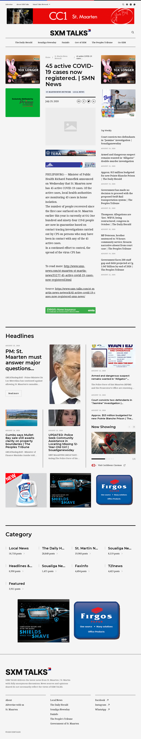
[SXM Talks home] (70, 32)
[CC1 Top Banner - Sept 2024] (70, 16)
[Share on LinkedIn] (94, 101)
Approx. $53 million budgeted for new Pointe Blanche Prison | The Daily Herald (118, 175)
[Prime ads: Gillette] (43, 620)
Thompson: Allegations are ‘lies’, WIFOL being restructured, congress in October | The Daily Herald (116, 219)
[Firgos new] (114, 490)
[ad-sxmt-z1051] (118, 103)
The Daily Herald (23, 42)
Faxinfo (65, 42)
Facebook (100, 700)
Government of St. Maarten (64, 723)
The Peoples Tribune (102, 42)
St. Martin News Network (61, 57)
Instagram (100, 704)
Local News (78, 92)
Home (47, 57)
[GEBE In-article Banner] (70, 164)
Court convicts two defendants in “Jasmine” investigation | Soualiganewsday (118, 140)
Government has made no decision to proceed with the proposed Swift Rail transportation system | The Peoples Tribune (117, 196)
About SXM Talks (23, 4)
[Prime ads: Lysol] (23, 69)
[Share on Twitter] (89, 101)
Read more (15, 393)
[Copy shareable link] (79, 101)
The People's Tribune (61, 718)
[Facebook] (127, 4)
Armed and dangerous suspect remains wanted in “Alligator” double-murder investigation (118, 158)
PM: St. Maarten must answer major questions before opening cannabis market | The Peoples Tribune (24, 360)
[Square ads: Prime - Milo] (23, 102)
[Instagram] (131, 4)
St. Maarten (12, 709)
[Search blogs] (123, 4)
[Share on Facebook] (84, 101)
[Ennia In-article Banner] (70, 310)
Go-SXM (122, 42)
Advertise (9, 4)
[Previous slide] (129, 427)
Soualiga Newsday (47, 42)
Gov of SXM (80, 42)
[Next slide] (133, 427)
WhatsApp (100, 709)
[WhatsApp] (134, 4)
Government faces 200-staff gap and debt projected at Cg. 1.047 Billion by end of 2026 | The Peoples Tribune (117, 264)
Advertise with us (15, 704)
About (9, 700)
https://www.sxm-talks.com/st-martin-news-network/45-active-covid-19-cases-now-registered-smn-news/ (70, 292)
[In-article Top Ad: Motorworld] (70, 153)
